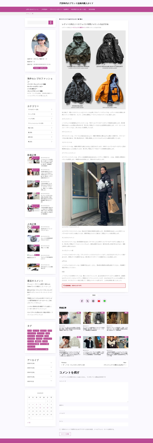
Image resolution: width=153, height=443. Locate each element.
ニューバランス (47, 338)
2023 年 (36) (30, 377)
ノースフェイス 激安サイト (78, 27)
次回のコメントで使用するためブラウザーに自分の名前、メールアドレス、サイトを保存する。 (88, 429)
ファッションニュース (35, 123)
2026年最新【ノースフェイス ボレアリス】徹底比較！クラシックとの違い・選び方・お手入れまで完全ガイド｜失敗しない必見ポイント (69, 353)
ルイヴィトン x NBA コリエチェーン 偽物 (38, 349)
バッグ (31, 118)
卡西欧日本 (38, 341)
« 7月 (28, 422)
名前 (61, 405)
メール (62, 413)
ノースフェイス (31, 333)
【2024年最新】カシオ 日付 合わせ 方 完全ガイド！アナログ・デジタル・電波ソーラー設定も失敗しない (47, 187)
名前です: (30, 59)
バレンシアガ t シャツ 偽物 (34, 91)
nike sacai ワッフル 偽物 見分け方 (47, 267)
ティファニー (41, 333)
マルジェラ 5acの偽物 (33, 344)
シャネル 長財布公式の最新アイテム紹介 (38, 306)
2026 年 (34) (30, 363)
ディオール (39, 338)
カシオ (47, 333)
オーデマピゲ (31, 338)
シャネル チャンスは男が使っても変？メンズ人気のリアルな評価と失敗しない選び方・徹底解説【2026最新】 (47, 163)
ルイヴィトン (39, 336)
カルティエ (43, 330)
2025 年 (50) (30, 368)
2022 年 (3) (30, 381)
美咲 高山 (72, 19)
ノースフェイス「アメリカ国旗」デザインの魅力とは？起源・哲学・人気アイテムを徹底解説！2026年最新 (93, 353)
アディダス (30, 341)
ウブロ (46, 336)
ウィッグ (31, 114)
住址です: (30, 64)
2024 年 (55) (30, 372)
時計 (30, 128)
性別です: (30, 61)
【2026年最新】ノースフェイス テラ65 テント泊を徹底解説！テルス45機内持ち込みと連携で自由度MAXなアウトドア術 (117, 353)
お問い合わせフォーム (32, 9)
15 (47, 407)
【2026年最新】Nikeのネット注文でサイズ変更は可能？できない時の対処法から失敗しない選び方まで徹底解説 (47, 211)
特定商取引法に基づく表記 (78, 9)
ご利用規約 (44, 9)
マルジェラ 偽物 (44, 344)
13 (40, 407)
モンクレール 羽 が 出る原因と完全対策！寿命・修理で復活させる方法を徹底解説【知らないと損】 (69, 329)
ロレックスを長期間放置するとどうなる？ (47, 239)
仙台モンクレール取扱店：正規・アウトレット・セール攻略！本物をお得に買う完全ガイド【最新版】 (117, 329)
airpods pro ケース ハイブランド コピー (46, 229)
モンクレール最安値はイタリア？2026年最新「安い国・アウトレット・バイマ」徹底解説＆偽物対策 (93, 329)
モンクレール (31, 336)
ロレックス (36, 330)
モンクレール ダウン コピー (35, 86)
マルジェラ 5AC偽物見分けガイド (47, 258)
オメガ (49, 330)
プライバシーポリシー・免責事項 (59, 9)
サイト (61, 421)
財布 (30, 137)
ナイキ (29, 330)
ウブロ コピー (31, 346)
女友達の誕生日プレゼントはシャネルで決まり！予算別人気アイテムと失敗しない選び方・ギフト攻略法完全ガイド (47, 175)
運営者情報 (92, 9)
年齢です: (42, 59)
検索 (50, 22)
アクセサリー (33, 109)
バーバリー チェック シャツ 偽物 (36, 84)
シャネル (45, 341)
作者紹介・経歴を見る (40, 68)
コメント (62, 381)
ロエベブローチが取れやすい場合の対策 (38, 312)
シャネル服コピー (32, 88)
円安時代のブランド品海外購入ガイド (76, 3)
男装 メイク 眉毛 (45, 247)
